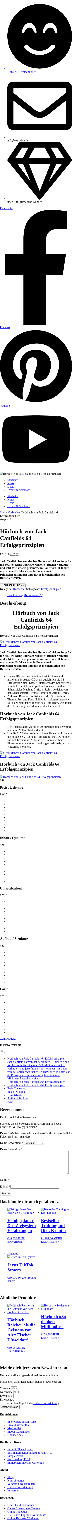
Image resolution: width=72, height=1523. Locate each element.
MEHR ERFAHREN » (12, 585)
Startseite (12, 480)
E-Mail (5, 1186)
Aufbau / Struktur (17, 1098)
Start (2, 512)
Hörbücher (14, 512)
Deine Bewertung (11, 1142)
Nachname (6, 1392)
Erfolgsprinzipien (51, 589)
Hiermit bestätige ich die (31, 1403)
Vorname (5, 1388)
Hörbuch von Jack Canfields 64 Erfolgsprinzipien (36, 1058)
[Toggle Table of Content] (3, 1052)
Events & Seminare (18, 489)
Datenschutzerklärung (46, 1403)
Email (4, 1395)
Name (4, 1179)
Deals (10, 486)
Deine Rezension (11, 1149)
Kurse (10, 483)
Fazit (10, 1101)
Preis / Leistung (16, 1088)
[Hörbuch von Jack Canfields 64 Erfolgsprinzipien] (30, 776)
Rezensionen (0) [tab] (33, 595)
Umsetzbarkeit (15, 1095)
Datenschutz (7, 1399)
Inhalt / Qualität (16, 1091)
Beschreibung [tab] (15, 595)
